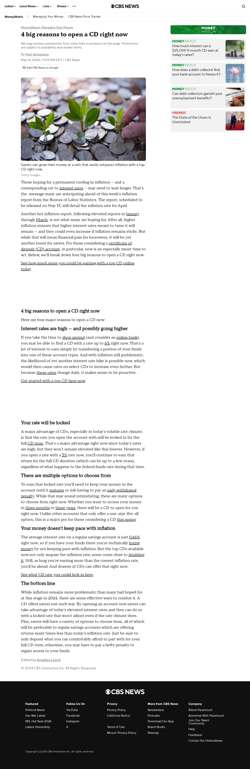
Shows (62, 6)
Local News (28, 6)
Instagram (72, 721)
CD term (35, 443)
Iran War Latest (35, 715)
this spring (126, 519)
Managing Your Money (48, 17)
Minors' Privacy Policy (121, 732)
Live (47, 6)
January (132, 214)
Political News (35, 710)
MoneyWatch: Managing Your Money (47, 27)
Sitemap (153, 732)
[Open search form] (243, 6)
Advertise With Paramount (206, 715)
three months (37, 507)
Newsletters (156, 710)
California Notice (118, 715)
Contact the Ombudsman (205, 740)
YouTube (72, 710)
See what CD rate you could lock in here (57, 574)
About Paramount (200, 710)
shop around (73, 337)
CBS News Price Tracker (84, 17)
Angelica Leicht (49, 660)
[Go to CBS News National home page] (125, 6)
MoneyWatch (14, 17)
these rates (46, 372)
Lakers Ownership (37, 727)
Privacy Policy (116, 710)
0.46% (134, 537)
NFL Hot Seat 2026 (38, 721)
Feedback (195, 735)
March (42, 219)
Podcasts (154, 715)
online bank (127, 337)
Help (191, 729)
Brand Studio (156, 727)
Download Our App (161, 721)
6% (107, 343)
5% (64, 455)
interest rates (71, 188)
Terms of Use (116, 727)
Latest (9, 6)
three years (65, 507)
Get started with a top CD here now (53, 380)
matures (56, 490)
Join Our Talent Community (198, 722)
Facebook (73, 715)
